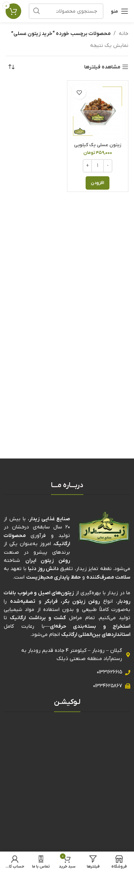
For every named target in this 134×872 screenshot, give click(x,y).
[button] (97, 183)
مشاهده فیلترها (102, 67)
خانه (123, 33)
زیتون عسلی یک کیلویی (97, 145)
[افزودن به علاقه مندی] (79, 92)
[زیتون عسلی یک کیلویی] (98, 111)
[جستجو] (36, 11)
